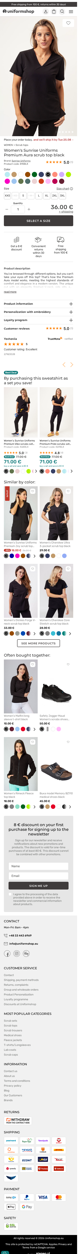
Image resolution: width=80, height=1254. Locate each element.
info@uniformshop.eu (23, 939)
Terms (25, 1243)
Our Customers (13, 1091)
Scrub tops (22, 140)
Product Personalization (18, 990)
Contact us (10, 1066)
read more (10, 287)
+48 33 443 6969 (20, 931)
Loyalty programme (16, 995)
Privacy (62, 1239)
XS (15, 191)
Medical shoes (13, 1030)
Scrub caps (11, 1050)
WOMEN (8, 140)
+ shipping (66, 207)
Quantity (18, 198)
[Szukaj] (62, 11)
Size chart (63, 184)
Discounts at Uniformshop (20, 999)
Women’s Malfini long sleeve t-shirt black (16, 713)
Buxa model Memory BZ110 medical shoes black (56, 790)
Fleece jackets (13, 1035)
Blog (6, 1086)
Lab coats (10, 1045)
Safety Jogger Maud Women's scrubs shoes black (54, 713)
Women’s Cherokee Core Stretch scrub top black (55, 617)
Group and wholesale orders (21, 985)
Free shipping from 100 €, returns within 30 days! (38, 4)
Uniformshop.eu (54, 1233)
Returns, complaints (16, 980)
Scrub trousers (13, 1026)
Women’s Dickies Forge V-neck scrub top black (20, 617)
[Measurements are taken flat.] (71, 184)
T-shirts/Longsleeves (17, 1040)
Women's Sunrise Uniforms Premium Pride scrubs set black (55, 439)
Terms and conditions (17, 1076)
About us (9, 1071)
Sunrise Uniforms (21, 156)
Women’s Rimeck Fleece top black (19, 790)
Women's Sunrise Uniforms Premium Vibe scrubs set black (19, 439)
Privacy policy (12, 1081)
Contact (9, 970)
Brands (8, 1095)
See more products (38, 639)
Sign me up (38, 881)
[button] (56, 127)
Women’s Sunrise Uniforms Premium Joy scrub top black (20, 540)
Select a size (39, 216)
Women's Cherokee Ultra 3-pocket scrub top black (55, 540)
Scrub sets (10, 1016)
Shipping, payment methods (21, 975)
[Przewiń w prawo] (33, 467)
